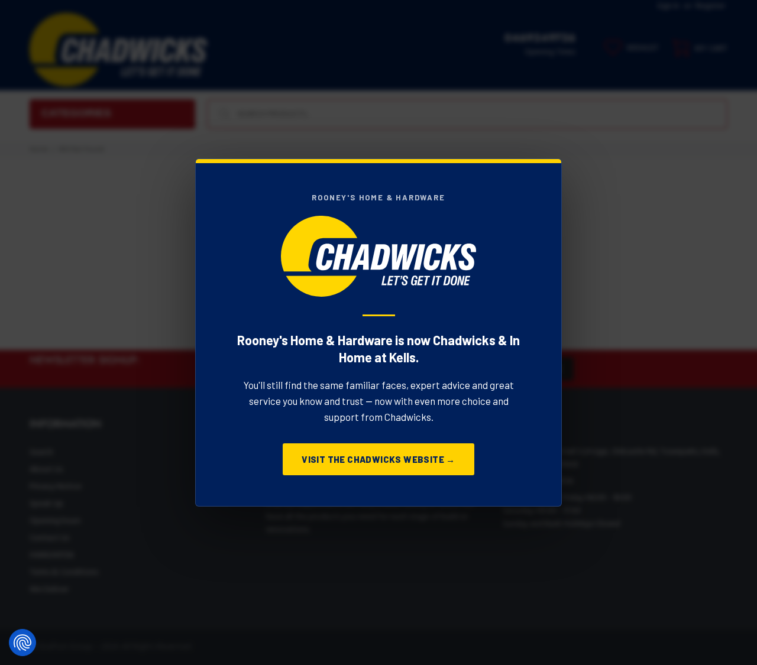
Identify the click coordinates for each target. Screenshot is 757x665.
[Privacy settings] (22, 642)
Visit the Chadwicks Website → (378, 459)
